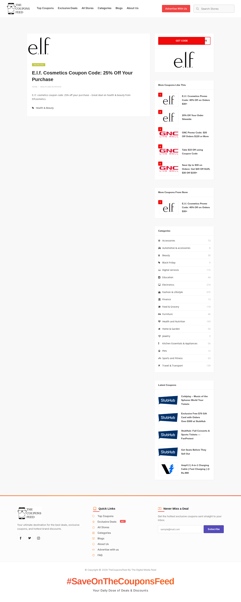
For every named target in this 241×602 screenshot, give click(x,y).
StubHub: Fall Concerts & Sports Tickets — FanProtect (195, 434)
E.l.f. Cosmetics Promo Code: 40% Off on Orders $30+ (196, 100)
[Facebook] (20, 538)
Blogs (119, 8)
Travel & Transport (172, 365)
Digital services (170, 269)
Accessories (168, 240)
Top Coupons (45, 8)
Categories (104, 8)
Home (34, 86)
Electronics (168, 284)
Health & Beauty (45, 107)
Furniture (167, 314)
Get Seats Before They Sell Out (193, 451)
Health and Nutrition (50, 86)
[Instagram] (38, 538)
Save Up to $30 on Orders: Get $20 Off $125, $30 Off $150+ (196, 169)
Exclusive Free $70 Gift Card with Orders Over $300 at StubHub (194, 417)
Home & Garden (171, 328)
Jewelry (166, 336)
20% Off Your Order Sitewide (192, 117)
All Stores (88, 8)
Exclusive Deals (68, 8)
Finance (166, 299)
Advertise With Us (176, 8)
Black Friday (168, 262)
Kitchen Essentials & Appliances (179, 343)
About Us (133, 8)
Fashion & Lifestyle (172, 292)
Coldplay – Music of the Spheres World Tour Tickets (194, 400)
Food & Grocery (170, 306)
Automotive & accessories (176, 247)
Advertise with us (108, 549)
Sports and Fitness (172, 358)
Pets (164, 350)
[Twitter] (29, 538)
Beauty (166, 255)
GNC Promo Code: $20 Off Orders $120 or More (195, 134)
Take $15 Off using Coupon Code (192, 151)
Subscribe (214, 529)
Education (167, 277)
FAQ (100, 555)
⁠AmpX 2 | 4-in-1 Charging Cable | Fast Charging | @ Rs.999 (195, 469)
